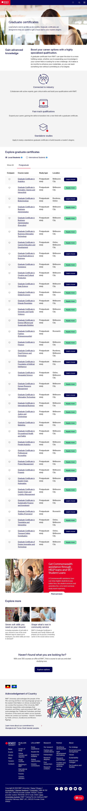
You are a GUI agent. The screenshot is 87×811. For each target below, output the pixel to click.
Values (71, 755)
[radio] (12, 158)
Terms (33, 788)
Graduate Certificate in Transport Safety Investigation (26, 533)
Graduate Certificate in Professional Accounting (26, 453)
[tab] (10, 165)
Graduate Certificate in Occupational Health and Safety (26, 433)
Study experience (35, 748)
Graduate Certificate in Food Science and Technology (26, 353)
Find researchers (48, 763)
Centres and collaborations (49, 751)
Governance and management (75, 751)
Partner (59, 743)
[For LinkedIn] (70, 788)
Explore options (43, 669)
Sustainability (73, 758)
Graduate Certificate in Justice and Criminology (26, 414)
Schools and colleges (73, 761)
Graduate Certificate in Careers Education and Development (26, 244)
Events (10, 752)
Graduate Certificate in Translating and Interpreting (26, 522)
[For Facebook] (56, 788)
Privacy (39, 788)
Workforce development (61, 748)
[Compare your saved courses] (74, 2)
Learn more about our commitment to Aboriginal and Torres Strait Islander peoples (22, 726)
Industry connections (35, 765)
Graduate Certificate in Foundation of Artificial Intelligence (26, 364)
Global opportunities (35, 760)
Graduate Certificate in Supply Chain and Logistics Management (26, 491)
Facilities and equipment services (61, 764)
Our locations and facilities (75, 766)
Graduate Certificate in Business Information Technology (26, 233)
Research (47, 743)
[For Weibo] (80, 788)
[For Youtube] (75, 788)
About (71, 743)
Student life (35, 752)
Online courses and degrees (22, 755)
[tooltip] (21, 157)
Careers (11, 761)
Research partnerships (60, 759)
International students (22, 770)
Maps (10, 758)
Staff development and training (61, 753)
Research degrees (47, 758)
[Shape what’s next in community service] (43, 614)
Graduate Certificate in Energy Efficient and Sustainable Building (26, 322)
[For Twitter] (61, 788)
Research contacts (47, 768)
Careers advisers (21, 777)
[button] (79, 2)
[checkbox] (9, 179)
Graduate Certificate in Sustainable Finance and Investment (26, 502)
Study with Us (22, 743)
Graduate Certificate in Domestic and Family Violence (26, 311)
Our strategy (73, 747)
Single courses (21, 760)
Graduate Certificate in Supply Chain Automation (26, 480)
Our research (48, 747)
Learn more (70, 179)
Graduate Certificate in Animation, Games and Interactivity (26, 189)
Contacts (11, 764)
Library (10, 755)
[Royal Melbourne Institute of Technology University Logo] (5, 2)
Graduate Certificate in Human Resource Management (26, 386)
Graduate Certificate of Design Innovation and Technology (26, 544)
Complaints (34, 790)
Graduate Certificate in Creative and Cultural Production (26, 275)
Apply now (70, 188)
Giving (58, 769)
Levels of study (21, 749)
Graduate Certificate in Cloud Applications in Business (26, 255)
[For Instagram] (66, 788)
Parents (21, 774)
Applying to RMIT (22, 765)
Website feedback (22, 790)
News (10, 749)
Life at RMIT (35, 743)
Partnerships (48, 755)
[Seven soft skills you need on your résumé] (17, 614)
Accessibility (9, 790)
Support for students (35, 755)
